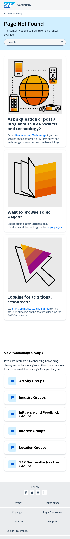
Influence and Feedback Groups (39, 414)
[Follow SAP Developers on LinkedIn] (44, 492)
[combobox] (35, 42)
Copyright (17, 512)
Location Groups (32, 447)
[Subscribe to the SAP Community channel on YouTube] (38, 492)
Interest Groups (32, 431)
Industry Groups (32, 397)
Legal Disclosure (52, 512)
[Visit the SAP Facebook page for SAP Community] (25, 492)
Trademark (17, 521)
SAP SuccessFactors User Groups (40, 464)
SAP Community (14, 13)
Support (52, 521)
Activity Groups (31, 381)
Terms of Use (53, 502)
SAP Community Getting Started (31, 308)
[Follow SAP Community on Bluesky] (32, 492)
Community (24, 5)
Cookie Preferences (17, 530)
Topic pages (54, 227)
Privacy (17, 502)
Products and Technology (31, 135)
